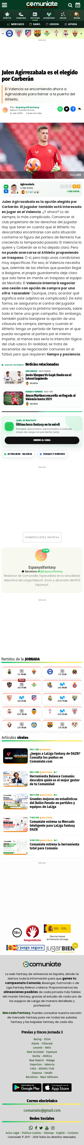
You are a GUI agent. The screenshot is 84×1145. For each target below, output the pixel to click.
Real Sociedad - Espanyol (42, 1052)
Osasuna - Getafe (42, 1073)
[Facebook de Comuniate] (36, 1128)
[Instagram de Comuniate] (53, 1128)
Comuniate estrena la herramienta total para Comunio (54, 846)
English (60, 1133)
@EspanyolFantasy (51, 571)
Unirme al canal (42, 440)
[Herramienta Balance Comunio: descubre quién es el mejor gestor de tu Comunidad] (15, 779)
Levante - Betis (42, 1047)
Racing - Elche (42, 1039)
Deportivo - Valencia (42, 1064)
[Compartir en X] (66, 109)
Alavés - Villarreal (42, 1043)
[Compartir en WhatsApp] (60, 109)
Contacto (73, 1133)
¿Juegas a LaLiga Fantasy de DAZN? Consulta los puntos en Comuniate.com (55, 757)
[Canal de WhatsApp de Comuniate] (31, 1128)
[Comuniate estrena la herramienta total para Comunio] (15, 847)
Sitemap (49, 1133)
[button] (79, 109)
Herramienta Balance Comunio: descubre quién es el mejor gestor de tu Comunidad (55, 780)
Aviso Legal (12, 1133)
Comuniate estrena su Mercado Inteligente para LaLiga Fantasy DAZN (52, 825)
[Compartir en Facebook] (73, 109)
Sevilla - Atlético (42, 1056)
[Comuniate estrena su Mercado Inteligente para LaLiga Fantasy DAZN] (15, 824)
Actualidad (20, 454)
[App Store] (57, 1087)
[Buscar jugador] (70, 5)
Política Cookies (31, 1133)
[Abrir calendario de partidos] (77, 5)
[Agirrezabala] (14, 189)
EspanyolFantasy (27, 107)
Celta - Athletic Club (42, 1068)
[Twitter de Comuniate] (42, 1128)
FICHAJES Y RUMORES (54, 454)
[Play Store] (27, 1087)
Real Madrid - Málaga (42, 1060)
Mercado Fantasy (16, 1013)
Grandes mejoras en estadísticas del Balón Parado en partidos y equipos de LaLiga (53, 803)
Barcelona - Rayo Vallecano (42, 1077)
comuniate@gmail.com (42, 1110)
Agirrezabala (27, 184)
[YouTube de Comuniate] (48, 1128)
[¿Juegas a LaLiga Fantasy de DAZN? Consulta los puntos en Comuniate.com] (15, 756)
